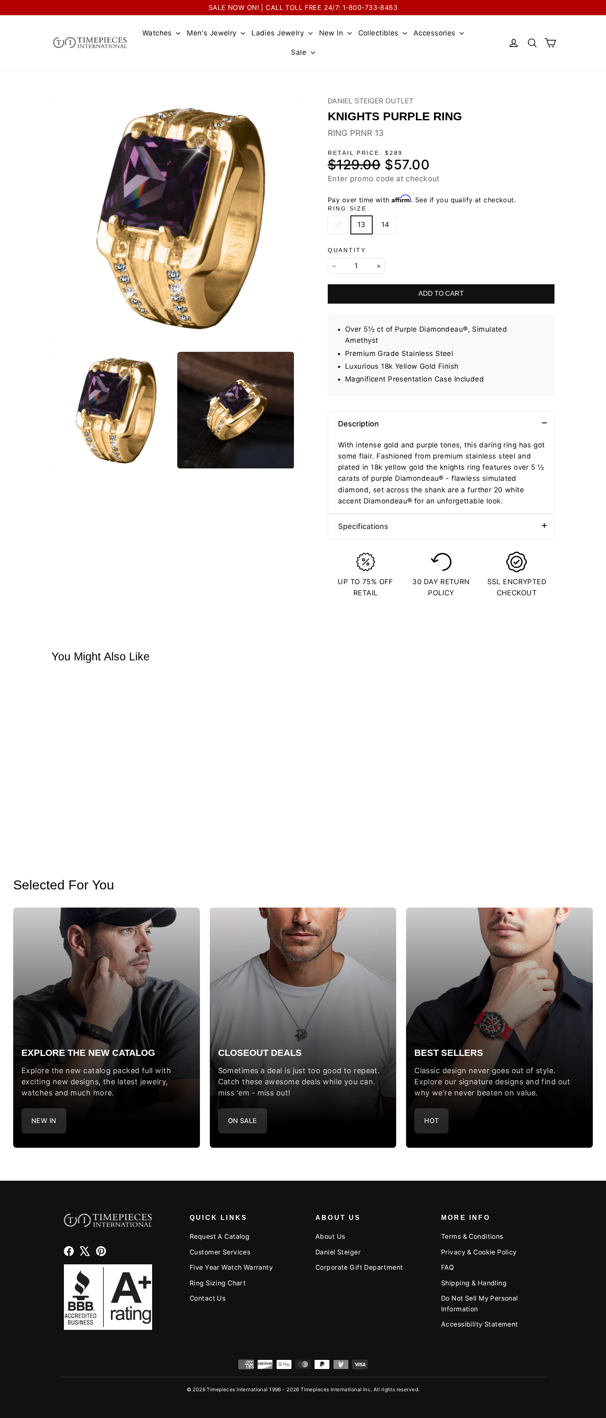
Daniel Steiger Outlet (370, 101)
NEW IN (43, 1120)
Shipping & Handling (474, 1283)
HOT (431, 1120)
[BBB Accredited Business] (108, 1297)
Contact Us (207, 1298)
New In (332, 33)
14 (385, 224)
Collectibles (379, 33)
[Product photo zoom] (174, 218)
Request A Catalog (219, 1236)
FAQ (447, 1267)
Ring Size (347, 209)
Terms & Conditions (472, 1236)
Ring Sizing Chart (218, 1283)
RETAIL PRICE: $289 (365, 153)
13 (361, 224)
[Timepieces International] (90, 42)
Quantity (347, 250)
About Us (330, 1236)
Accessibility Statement (479, 1324)
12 (338, 224)
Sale (299, 52)
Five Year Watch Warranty (231, 1267)
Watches (158, 33)
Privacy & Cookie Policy (479, 1252)
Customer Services (220, 1252)
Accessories (435, 33)
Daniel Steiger (338, 1252)
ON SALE (242, 1120)
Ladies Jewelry (278, 33)
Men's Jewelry (213, 33)
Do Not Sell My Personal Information (479, 1303)
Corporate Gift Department (359, 1267)
